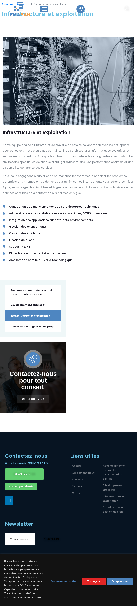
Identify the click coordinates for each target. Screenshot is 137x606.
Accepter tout (120, 581)
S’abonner (52, 539)
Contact (77, 493)
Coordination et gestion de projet (33, 326)
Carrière (77, 486)
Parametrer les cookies (63, 581)
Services (77, 479)
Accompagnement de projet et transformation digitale (31, 292)
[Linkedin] (9, 500)
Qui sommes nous (83, 472)
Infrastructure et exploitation (30, 315)
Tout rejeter (94, 581)
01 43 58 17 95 (98, 9)
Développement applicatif (28, 305)
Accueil (77, 466)
